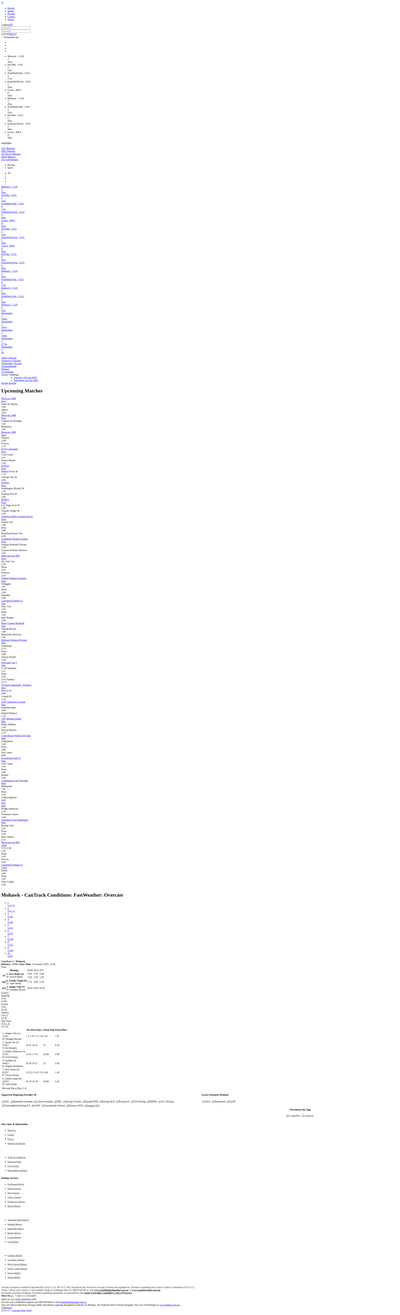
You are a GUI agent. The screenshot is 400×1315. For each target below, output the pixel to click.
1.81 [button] (3, 789)
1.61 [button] (3, 457)
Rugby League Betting (17, 1268)
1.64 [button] (3, 817)
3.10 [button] (3, 564)
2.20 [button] (3, 811)
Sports (11, 11)
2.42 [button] (3, 839)
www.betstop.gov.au (169, 1305)
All (9, 173)
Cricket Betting (14, 1237)
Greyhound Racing (16, 1184)
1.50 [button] (3, 766)
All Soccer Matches (11, 154)
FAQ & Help (13, 1166)
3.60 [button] (3, 772)
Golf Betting (13, 1242)
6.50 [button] (3, 513)
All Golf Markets (9, 159)
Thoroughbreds (8, 366)
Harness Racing (14, 1188)
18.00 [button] (46, 1081)
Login (4, 24)
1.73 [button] (3, 446)
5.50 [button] (3, 676)
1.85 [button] (3, 637)
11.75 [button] (4, 682)
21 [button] (44, 1063)
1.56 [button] (3, 659)
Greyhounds (7, 372)
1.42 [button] (3, 716)
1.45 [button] (3, 491)
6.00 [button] (3, 620)
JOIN (10, 24)
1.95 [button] (3, 851)
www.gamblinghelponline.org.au (111, 1290)
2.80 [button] (3, 710)
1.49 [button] (3, 744)
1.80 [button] (3, 873)
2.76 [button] (3, 732)
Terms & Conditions (16, 1157)
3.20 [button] (3, 794)
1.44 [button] (3, 727)
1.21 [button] (3, 671)
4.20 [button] (3, 884)
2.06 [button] (3, 480)
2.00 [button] (3, 440)
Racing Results (8, 383)
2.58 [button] (3, 547)
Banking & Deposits (16, 1143)
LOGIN (5, 34)
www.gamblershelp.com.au (146, 1290)
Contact (11, 16)
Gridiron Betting (15, 1255)
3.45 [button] (3, 570)
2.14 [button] (3, 575)
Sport (10, 167)
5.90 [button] (3, 777)
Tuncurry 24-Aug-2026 (25, 377)
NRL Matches (8, 151)
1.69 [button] (3, 407)
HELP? (13, 34)
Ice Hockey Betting (16, 1260)
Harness (5, 369)
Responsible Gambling (17, 1170)
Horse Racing (13, 1193)
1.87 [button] (3, 586)
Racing (11, 8)
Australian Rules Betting (18, 1220)
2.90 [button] (3, 834)
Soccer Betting (14, 1273)
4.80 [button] (3, 693)
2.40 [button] (45, 1072)
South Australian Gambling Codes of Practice (108, 1293)
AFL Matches (8, 148)
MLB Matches (8, 156)
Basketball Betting (16, 1228)
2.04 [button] (3, 412)
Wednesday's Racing (11, 363)
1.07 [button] (57, 1036)
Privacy (11, 1139)
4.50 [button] (3, 536)
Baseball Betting (15, 1224)
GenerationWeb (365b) (22, 1310)
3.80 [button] (3, 530)
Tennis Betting (14, 1277)
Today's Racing (9, 358)
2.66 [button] (3, 496)
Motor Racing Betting (17, 1264)
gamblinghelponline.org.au (73, 1302)
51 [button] (44, 1045)
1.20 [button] (57, 1072)
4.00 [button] (3, 800)
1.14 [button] (3, 699)
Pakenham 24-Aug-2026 (26, 380)
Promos (11, 13)
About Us (12, 1130)
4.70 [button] (3, 648)
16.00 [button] (46, 1054)
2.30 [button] (3, 463)
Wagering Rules (14, 1161)
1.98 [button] (3, 631)
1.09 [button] (3, 508)
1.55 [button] (3, 609)
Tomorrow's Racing (11, 360)
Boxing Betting (14, 1233)
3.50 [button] (3, 614)
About (11, 19)
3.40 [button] (3, 592)
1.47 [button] (3, 553)
